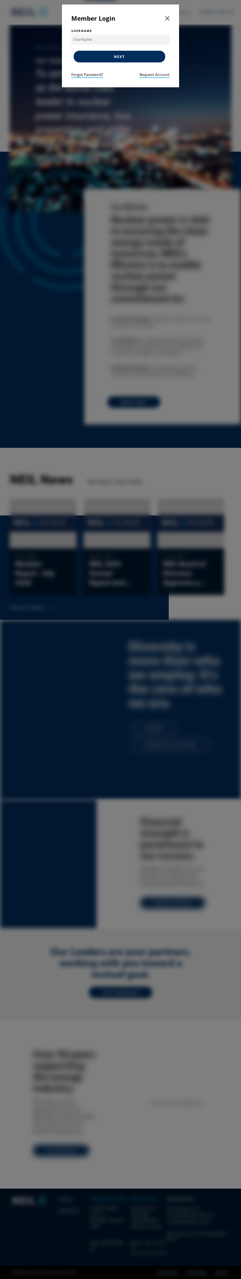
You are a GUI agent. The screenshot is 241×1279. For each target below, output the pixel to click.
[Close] (167, 18)
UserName (81, 31)
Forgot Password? (87, 74)
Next (119, 56)
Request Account (155, 74)
